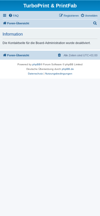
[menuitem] (13, 16)
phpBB (36, 64)
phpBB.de (68, 69)
